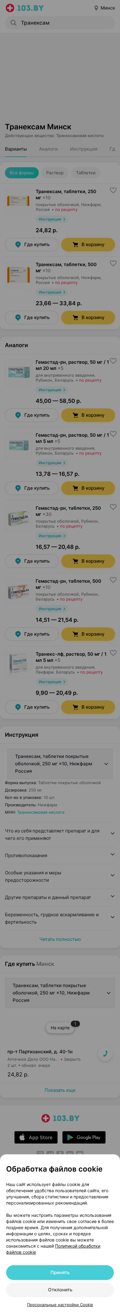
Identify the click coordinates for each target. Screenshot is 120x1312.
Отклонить (60, 1290)
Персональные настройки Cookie (60, 1304)
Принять (60, 1272)
